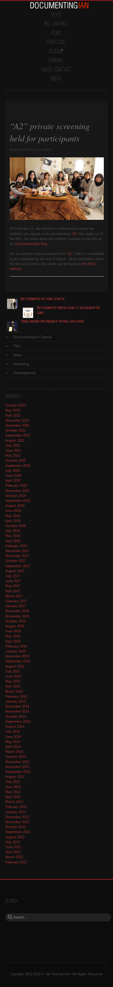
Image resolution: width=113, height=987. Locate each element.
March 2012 (14, 857)
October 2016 (15, 621)
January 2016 (15, 651)
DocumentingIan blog (31, 244)
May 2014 (12, 742)
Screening (21, 364)
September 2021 (17, 435)
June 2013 (13, 787)
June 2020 (13, 476)
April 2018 (12, 541)
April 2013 (12, 797)
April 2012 (12, 852)
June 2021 (13, 450)
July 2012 (12, 842)
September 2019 (17, 501)
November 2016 (17, 616)
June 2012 (13, 847)
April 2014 (12, 747)
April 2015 (12, 686)
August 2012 (14, 837)
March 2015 (14, 691)
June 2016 (13, 631)
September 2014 (17, 722)
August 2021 (14, 441)
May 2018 (12, 536)
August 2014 (14, 726)
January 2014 (15, 757)
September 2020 (17, 466)
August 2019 (14, 506)
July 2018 (12, 531)
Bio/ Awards (56, 24)
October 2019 (15, 496)
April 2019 (12, 521)
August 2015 (14, 666)
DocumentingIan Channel (32, 337)
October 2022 (15, 405)
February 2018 (16, 546)
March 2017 (14, 596)
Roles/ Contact (56, 70)
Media (56, 79)
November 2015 (17, 656)
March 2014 (14, 752)
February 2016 (16, 646)
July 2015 (12, 671)
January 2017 (15, 606)
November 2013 (17, 767)
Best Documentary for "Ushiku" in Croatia (43, 299)
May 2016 (12, 636)
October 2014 (15, 717)
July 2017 (12, 576)
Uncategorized (24, 373)
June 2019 (13, 511)
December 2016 (17, 611)
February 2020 (16, 485)
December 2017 (17, 551)
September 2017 (17, 566)
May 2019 (12, 516)
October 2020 (15, 460)
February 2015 (16, 696)
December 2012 (17, 817)
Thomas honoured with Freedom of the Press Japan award (52, 321)
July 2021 (12, 445)
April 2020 (12, 481)
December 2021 (17, 420)
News (56, 15)
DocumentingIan (59, 5)
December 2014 (17, 706)
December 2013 (17, 762)
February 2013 (16, 807)
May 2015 (12, 681)
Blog (53, 51)
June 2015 (13, 676)
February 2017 (16, 601)
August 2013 (14, 777)
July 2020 (12, 471)
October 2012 (15, 827)
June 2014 (13, 737)
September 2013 (17, 772)
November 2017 (17, 556)
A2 (75, 234)
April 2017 (12, 591)
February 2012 (16, 862)
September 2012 (17, 832)
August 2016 (14, 626)
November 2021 (17, 425)
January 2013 (15, 812)
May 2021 (12, 455)
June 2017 (13, 581)
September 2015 (17, 661)
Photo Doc (56, 42)
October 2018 (15, 526)
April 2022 (12, 415)
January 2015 (15, 701)
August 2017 (14, 571)
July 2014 (12, 731)
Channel (56, 61)
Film (16, 346)
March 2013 (14, 802)
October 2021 (15, 430)
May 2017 (12, 586)
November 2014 (17, 711)
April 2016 (12, 641)
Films (56, 33)
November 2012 (17, 822)
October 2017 (15, 561)
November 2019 (17, 491)
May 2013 (12, 792)
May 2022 (12, 410)
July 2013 (12, 782)
